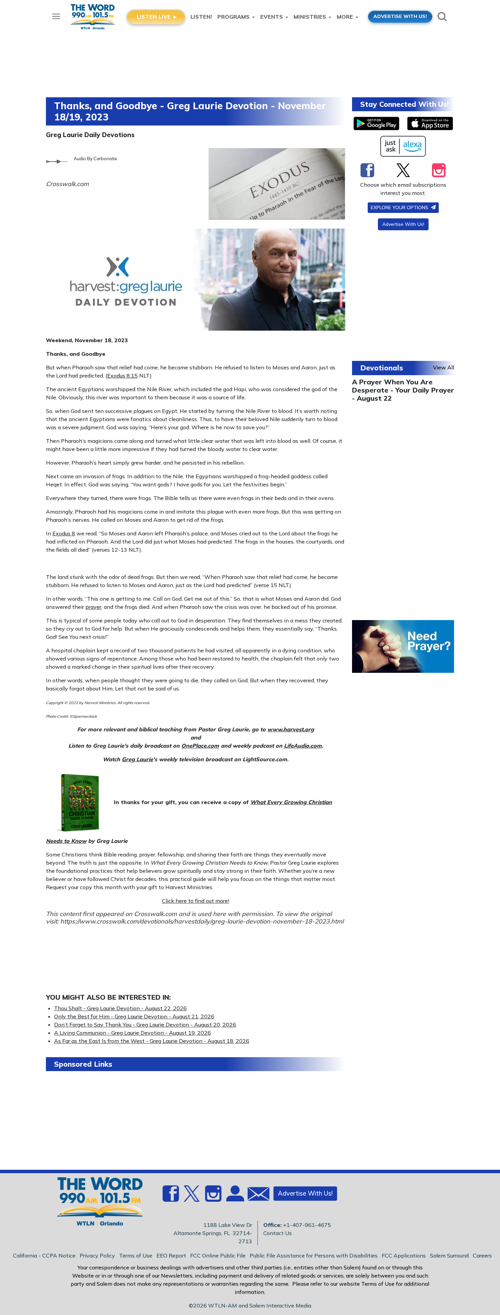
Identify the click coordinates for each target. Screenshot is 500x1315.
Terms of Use (135, 1255)
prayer (93, 606)
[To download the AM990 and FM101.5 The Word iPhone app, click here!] (430, 123)
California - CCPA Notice (44, 1255)
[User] (234, 1197)
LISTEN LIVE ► (157, 16)
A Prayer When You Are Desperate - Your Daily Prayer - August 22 (403, 390)
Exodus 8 (63, 533)
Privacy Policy (97, 1255)
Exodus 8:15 (122, 375)
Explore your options (400, 207)
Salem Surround (449, 1255)
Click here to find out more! (195, 900)
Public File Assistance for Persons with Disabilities (314, 1255)
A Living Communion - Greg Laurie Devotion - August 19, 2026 (132, 1032)
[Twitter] (403, 170)
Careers (482, 1255)
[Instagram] (439, 170)
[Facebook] (367, 170)
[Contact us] (256, 1195)
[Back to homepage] (96, 1203)
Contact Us (277, 1233)
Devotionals (381, 367)
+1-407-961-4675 (307, 1224)
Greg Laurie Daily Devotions (90, 135)
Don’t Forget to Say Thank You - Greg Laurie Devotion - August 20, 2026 (145, 1024)
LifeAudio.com (303, 745)
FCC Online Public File (218, 1255)
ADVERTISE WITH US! (400, 16)
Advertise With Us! (403, 224)
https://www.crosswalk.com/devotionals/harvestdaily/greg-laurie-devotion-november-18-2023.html (202, 921)
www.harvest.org (290, 729)
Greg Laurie (137, 759)
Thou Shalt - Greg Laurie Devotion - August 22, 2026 (120, 1008)
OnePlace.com (200, 745)
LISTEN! (201, 16)
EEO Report (171, 1255)
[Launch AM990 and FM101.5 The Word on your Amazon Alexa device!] (403, 146)
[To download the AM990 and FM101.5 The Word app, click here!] (376, 123)
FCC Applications (404, 1255)
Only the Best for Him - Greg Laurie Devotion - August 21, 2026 (134, 1016)
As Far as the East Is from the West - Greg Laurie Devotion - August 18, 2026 (151, 1040)
